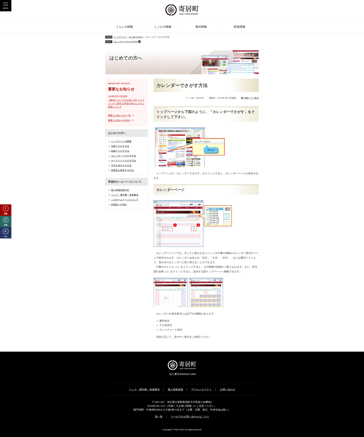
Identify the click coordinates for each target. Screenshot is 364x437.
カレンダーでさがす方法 (125, 42)
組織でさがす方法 (120, 151)
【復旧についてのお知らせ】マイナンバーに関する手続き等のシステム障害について (126, 103)
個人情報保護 (175, 389)
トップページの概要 (121, 141)
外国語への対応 (119, 204)
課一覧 (159, 416)
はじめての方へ (136, 37)
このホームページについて (124, 200)
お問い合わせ (227, 389)
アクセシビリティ (201, 389)
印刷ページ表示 (251, 98)
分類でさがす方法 (120, 146)
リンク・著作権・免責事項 (124, 195)
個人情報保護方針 (120, 190)
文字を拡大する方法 (121, 165)
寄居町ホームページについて (124, 181)
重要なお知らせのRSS (119, 120)
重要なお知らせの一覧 (119, 115)
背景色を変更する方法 (122, 170)
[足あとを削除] (139, 41)
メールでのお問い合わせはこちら (190, 416)
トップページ (120, 37)
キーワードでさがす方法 (123, 160)
